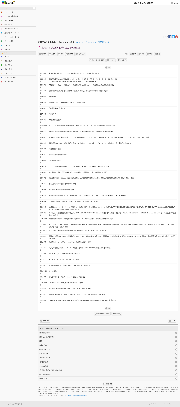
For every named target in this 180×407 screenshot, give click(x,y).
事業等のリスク (44, 358)
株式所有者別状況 (45, 374)
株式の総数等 (43, 366)
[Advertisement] (108, 20)
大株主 (53, 54)
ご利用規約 (68, 395)
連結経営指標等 (44, 333)
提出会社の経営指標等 (98, 60)
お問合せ (7, 49)
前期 (109, 67)
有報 (150, 54)
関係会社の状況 (44, 349)
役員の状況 (43, 378)
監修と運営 (8, 69)
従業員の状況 (43, 353)
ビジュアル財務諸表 (11, 16)
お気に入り (82, 54)
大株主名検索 (9, 20)
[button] (175, 3)
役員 (62, 54)
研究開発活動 (43, 362)
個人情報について (10, 65)
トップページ (9, 12)
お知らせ (7, 45)
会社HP (134, 54)
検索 (143, 54)
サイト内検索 (9, 41)
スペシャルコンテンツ (12, 37)
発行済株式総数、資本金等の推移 (50, 370)
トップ (173, 321)
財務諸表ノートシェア (12, 33)
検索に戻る (46, 321)
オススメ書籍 (9, 82)
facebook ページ (10, 77)
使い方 (6, 57)
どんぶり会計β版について (80, 395)
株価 (158, 54)
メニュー (112, 60)
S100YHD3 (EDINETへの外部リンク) (92, 42)
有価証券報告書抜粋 (11, 29)
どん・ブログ (9, 73)
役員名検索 (8, 24)
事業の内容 (121, 60)
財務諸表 (43, 54)
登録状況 (70, 54)
